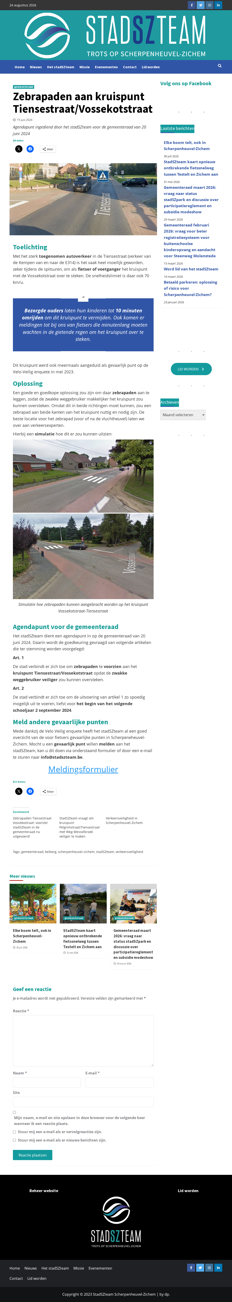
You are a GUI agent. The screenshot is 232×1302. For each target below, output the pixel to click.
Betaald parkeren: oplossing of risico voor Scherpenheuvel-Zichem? (190, 288)
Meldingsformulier (83, 769)
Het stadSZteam (60, 67)
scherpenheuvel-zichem (76, 852)
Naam (20, 1073)
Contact (130, 67)
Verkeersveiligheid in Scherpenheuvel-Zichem (124, 820)
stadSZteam (105, 852)
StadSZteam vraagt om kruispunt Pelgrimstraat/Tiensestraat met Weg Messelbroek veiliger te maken (79, 827)
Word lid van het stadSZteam (191, 269)
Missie (85, 67)
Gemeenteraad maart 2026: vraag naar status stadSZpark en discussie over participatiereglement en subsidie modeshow (133, 944)
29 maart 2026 (124, 963)
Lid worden (151, 67)
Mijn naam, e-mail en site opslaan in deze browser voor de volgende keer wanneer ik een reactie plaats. (79, 1120)
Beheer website (43, 1190)
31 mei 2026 (72, 952)
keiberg (50, 852)
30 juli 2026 (21, 947)
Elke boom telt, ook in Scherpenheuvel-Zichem (32, 936)
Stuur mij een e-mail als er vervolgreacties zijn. (60, 1131)
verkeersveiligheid (129, 852)
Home (20, 67)
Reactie (21, 1010)
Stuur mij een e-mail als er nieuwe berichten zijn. (62, 1140)
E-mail (92, 1073)
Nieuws (36, 67)
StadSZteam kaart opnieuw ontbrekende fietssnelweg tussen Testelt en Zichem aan (82, 938)
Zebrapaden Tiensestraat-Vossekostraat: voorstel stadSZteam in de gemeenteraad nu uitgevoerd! (32, 827)
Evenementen (106, 67)
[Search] (219, 65)
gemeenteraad (23, 86)
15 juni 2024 (24, 120)
